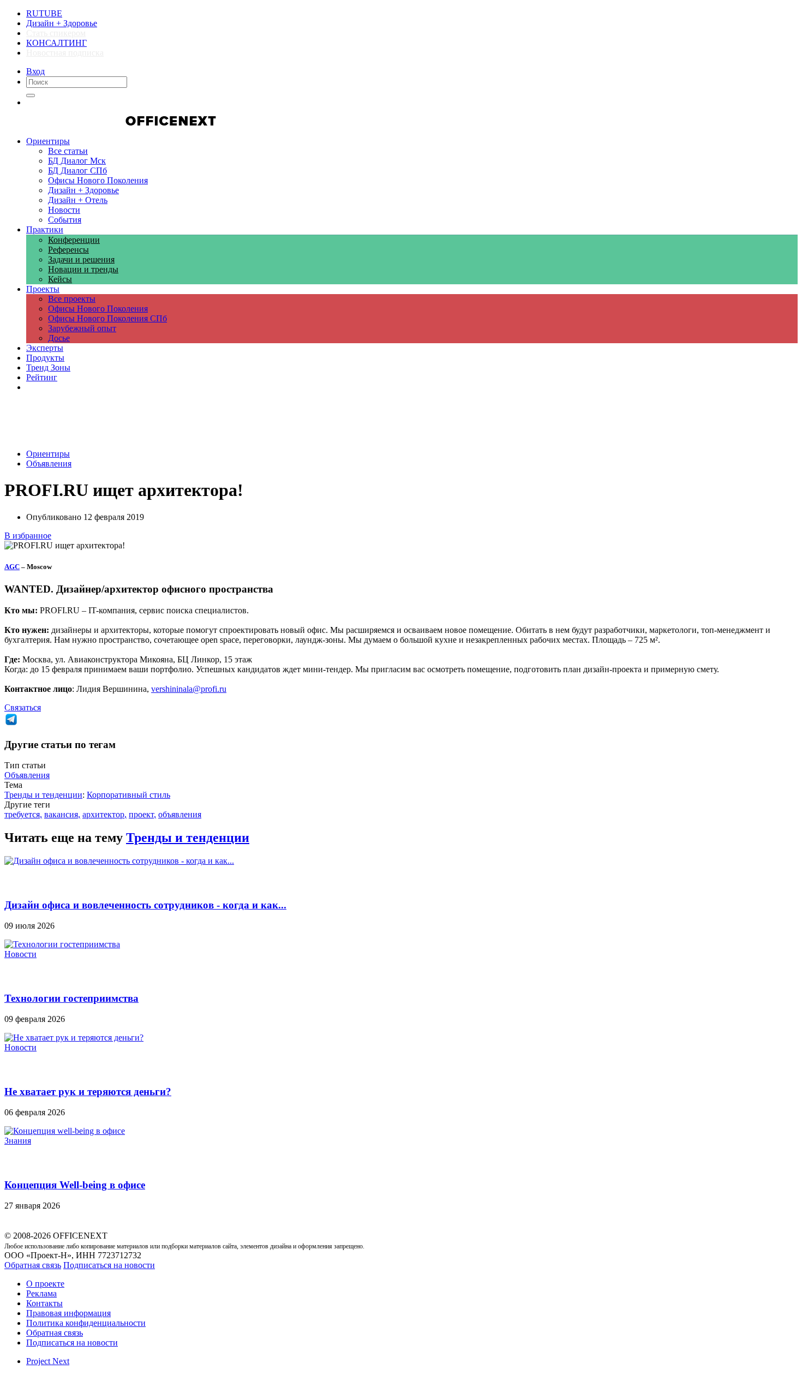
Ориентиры (48, 453)
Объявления (48, 463)
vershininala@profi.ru (188, 689)
